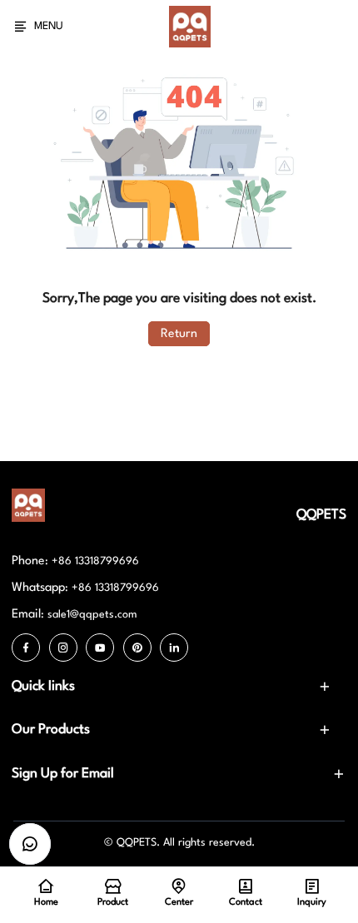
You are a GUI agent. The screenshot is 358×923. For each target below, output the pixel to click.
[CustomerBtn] (30, 844)
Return (179, 334)
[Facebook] (26, 647)
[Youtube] (100, 647)
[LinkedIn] (174, 647)
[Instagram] (63, 647)
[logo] (190, 26)
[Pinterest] (137, 647)
